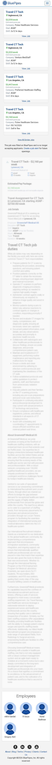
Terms (20, 752)
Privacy (27, 752)
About (7, 752)
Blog (14, 752)
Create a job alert (31, 148)
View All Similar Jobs (26, 140)
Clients (36, 752)
